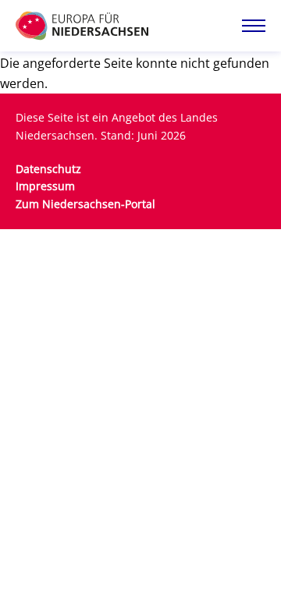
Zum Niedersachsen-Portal (85, 203)
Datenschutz (48, 168)
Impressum (45, 186)
